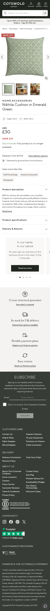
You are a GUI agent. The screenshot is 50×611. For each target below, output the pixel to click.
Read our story (25, 268)
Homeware (13, 29)
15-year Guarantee (34, 438)
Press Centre (8, 484)
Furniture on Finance (35, 441)
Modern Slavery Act (35, 479)
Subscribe (25, 415)
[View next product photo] (48, 57)
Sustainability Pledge (35, 482)
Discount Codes (33, 491)
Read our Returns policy (25, 366)
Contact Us (7, 434)
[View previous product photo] (2, 57)
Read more (7, 211)
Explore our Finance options (25, 345)
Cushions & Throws (41, 29)
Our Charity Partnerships (32, 487)
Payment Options (34, 434)
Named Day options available (25, 325)
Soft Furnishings (26, 29)
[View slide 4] (30, 277)
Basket (39, 6)
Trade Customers (34, 445)
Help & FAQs (8, 438)
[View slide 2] (23, 277)
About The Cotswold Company (11, 472)
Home (4, 29)
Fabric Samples (8, 441)
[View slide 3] (26, 277)
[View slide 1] (20, 277)
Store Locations (9, 477)
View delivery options (38, 156)
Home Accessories (29, 175)
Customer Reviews (10, 488)
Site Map (30, 475)
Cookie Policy (32, 471)
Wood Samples (9, 445)
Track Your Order (33, 457)
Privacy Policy (8, 495)
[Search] (44, 13)
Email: (6, 397)
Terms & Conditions (11, 491)
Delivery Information (11, 457)
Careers (5, 481)
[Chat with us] (45, 606)
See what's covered (25, 304)
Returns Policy (8, 461)
